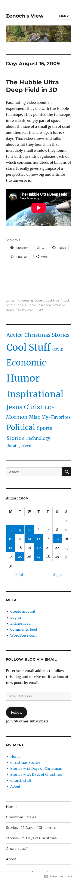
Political (20, 427)
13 (38, 538)
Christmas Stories (47, 335)
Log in (15, 617)
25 (20, 556)
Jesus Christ (24, 407)
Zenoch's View (25, 16)
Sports (44, 428)
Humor (23, 378)
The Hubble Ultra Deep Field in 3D (32, 86)
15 (57, 538)
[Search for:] (34, 472)
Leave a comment (30, 309)
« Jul (19, 574)
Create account (23, 611)
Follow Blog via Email (31, 659)
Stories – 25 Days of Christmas (36, 774)
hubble (19, 305)
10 (11, 538)
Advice (14, 335)
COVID (57, 349)
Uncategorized (18, 445)
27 (38, 556)
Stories (15, 438)
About (15, 786)
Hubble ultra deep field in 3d (45, 305)
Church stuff (20, 780)
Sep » (58, 574)
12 (29, 538)
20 (38, 547)
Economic (26, 363)
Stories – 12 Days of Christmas (36, 768)
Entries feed (20, 623)
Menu (64, 15)
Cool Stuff (52, 300)
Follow (16, 712)
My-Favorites (56, 417)
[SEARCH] (66, 471)
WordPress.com (23, 635)
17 (10, 547)
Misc (34, 417)
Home (15, 756)
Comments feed (23, 629)
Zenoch (11, 300)
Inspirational (35, 394)
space (10, 309)
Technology (38, 438)
